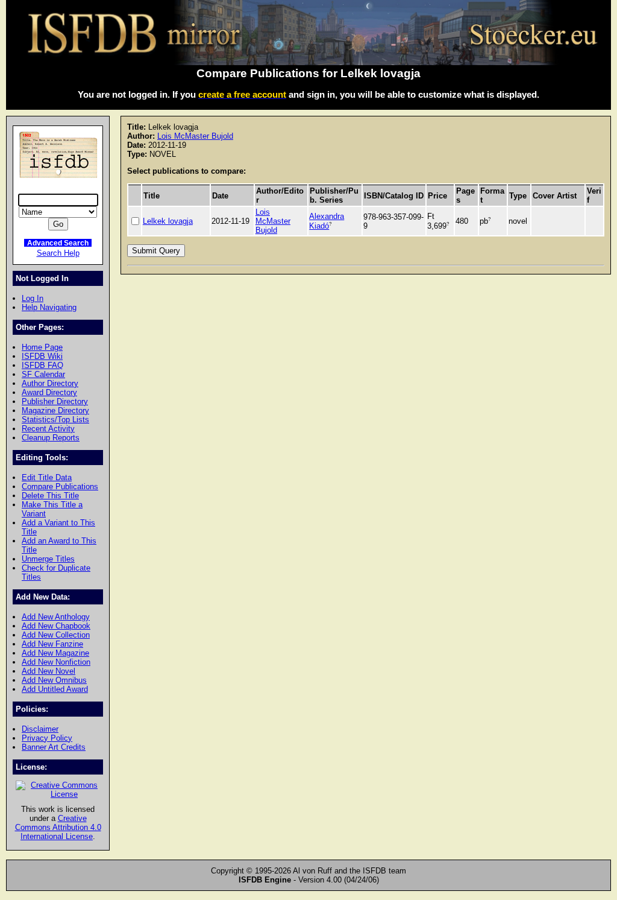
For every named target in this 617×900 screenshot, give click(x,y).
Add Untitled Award (55, 689)
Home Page (42, 347)
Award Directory (49, 392)
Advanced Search (58, 243)
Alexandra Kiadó (326, 221)
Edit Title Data (47, 477)
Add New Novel (48, 671)
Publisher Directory (55, 401)
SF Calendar (43, 374)
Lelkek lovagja (168, 221)
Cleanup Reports (51, 437)
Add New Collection (56, 634)
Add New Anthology (56, 616)
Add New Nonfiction (56, 662)
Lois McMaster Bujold (195, 136)
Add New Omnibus (54, 680)
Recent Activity (48, 428)
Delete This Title (50, 495)
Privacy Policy (47, 738)
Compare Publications (60, 486)
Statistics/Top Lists (55, 419)
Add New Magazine (55, 653)
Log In (32, 298)
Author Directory (50, 383)
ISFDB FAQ (42, 365)
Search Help (58, 253)
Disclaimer (40, 729)
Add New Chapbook (56, 625)
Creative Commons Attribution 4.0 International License (58, 827)
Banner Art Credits (54, 747)
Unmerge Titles (48, 558)
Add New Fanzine (52, 643)
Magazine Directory (55, 410)
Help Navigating (49, 307)
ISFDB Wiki (42, 356)
